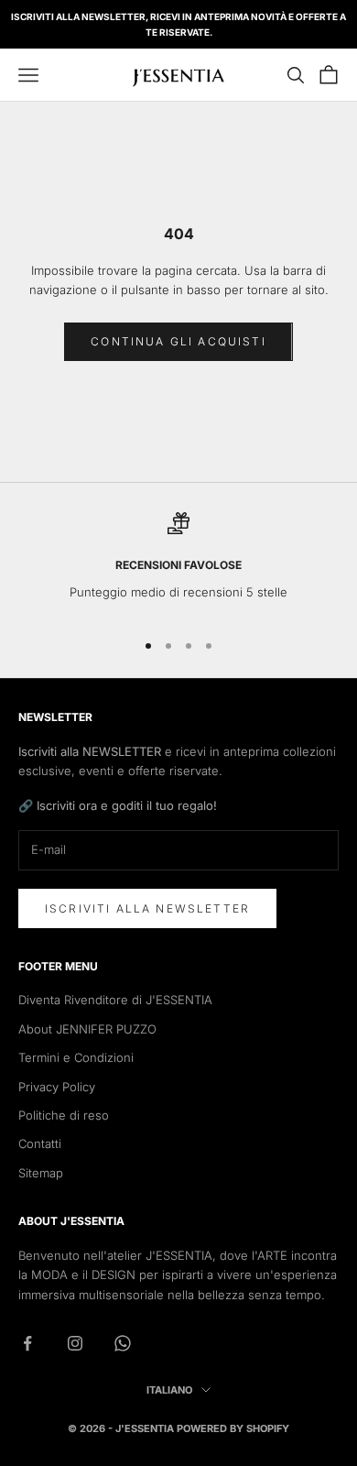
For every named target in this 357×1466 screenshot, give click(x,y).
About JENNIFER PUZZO (87, 1029)
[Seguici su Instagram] (75, 1343)
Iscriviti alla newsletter (147, 908)
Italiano (169, 1390)
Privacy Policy (56, 1086)
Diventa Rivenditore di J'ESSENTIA (115, 999)
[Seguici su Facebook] (27, 1343)
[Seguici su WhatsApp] (123, 1343)
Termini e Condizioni (76, 1057)
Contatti (39, 1143)
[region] (178, 563)
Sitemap (40, 1172)
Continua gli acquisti (178, 341)
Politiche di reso (63, 1115)
